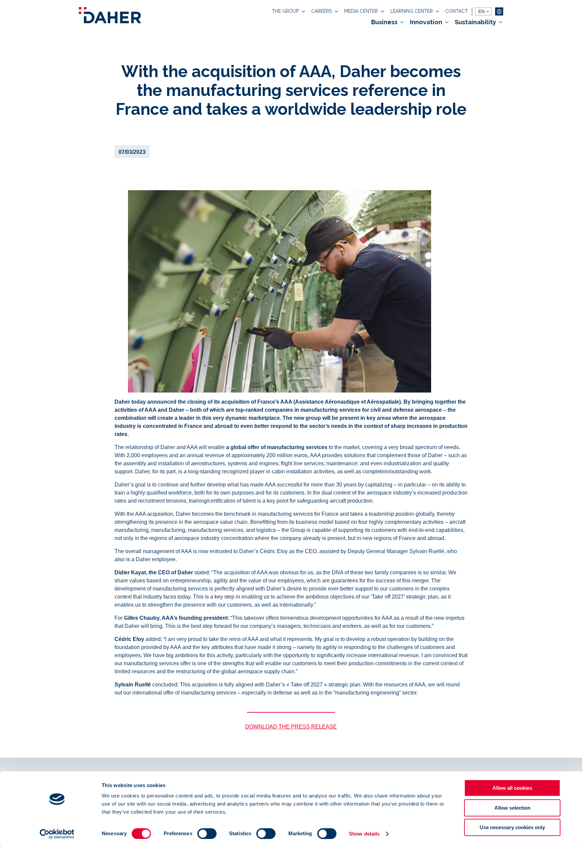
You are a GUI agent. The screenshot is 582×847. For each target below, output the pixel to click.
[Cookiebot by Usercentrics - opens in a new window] (57, 834)
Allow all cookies (512, 788)
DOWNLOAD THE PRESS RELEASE (291, 727)
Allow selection (512, 808)
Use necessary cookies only (512, 827)
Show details (364, 834)
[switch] (207, 833)
